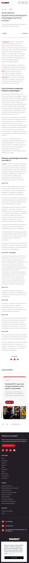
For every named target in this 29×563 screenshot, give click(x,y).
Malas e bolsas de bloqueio (8, 503)
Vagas (3, 513)
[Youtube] (14, 450)
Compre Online (5, 476)
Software (4, 463)
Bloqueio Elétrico (6, 497)
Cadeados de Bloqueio (7, 486)
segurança (5, 77)
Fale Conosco (5, 474)
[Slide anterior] (3, 424)
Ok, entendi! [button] (14, 557)
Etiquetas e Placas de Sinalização (10, 488)
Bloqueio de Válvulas (7, 494)
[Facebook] (3, 450)
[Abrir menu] (26, 2)
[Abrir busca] (19, 2)
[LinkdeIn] (10, 450)
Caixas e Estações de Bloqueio (9, 492)
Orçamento (4, 478)
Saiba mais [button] (11, 553)
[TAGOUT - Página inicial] (5, 2)
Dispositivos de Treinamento (9, 501)
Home (3, 458)
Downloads (4, 469)
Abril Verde (6, 42)
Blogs (3, 467)
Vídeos (3, 471)
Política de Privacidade (7, 511)
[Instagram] (6, 450)
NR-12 (3, 71)
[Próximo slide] (7, 424)
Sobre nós (4, 465)
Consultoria (4, 460)
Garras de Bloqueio (6, 490)
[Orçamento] (22, 2)
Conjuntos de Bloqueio (7, 499)
